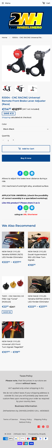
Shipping (6, 117)
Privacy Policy (26, 419)
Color (4, 124)
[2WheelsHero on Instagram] (47, 427)
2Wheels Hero (20, 434)
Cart (48, 3)
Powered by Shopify (37, 434)
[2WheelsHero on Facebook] (38, 427)
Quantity (6, 136)
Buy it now (26, 158)
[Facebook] (20, 173)
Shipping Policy (40, 419)
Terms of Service (10, 419)
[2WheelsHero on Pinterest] (43, 427)
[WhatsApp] (26, 173)
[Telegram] (31, 173)
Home (4, 37)
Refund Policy (25, 422)
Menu (7, 3)
